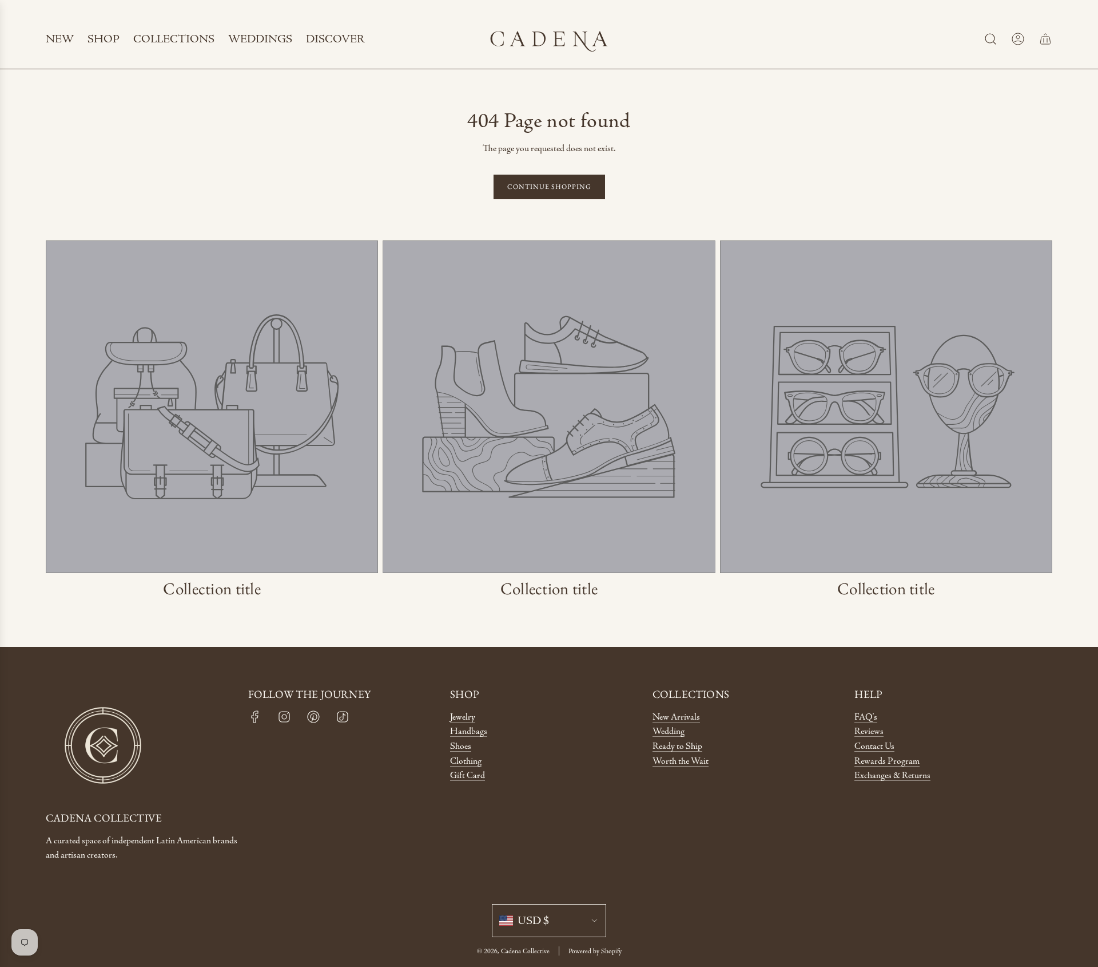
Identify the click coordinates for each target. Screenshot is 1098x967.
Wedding (669, 731)
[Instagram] (284, 717)
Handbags (468, 731)
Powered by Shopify (595, 951)
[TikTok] (342, 717)
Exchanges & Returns (892, 775)
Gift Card (467, 775)
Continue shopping (549, 186)
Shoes (460, 746)
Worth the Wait (681, 761)
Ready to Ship (677, 746)
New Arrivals (676, 717)
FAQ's (865, 717)
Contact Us (874, 746)
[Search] (990, 39)
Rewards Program (887, 761)
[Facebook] (255, 717)
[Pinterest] (313, 717)
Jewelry (462, 717)
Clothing (466, 761)
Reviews (869, 731)
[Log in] (1018, 39)
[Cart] (1045, 39)
